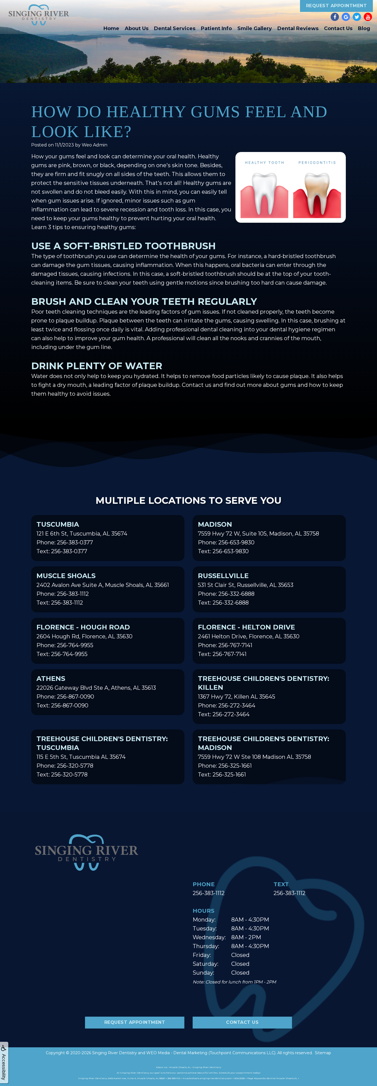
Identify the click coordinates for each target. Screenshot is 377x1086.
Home (111, 28)
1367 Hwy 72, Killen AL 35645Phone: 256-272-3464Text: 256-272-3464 (263, 696)
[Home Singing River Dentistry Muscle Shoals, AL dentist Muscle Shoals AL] (38, 15)
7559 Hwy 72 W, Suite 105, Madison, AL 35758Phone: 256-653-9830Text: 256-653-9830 (258, 537)
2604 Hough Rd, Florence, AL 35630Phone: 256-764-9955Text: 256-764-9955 (84, 640)
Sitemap (323, 1052)
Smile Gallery (254, 28)
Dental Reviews (297, 28)
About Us (136, 28)
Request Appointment (336, 5)
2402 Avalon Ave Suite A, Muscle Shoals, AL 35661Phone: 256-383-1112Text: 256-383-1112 (102, 589)
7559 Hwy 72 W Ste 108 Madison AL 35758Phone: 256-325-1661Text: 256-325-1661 (263, 756)
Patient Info (216, 28)
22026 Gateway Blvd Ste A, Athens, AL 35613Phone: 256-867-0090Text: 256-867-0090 (96, 692)
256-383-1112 (209, 893)
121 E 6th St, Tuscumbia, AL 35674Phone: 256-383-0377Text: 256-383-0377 (81, 537)
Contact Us (338, 28)
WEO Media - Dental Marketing (176, 1052)
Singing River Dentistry (114, 1052)
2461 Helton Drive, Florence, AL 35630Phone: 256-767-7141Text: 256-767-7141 (248, 640)
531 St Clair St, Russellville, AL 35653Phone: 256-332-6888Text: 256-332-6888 (245, 589)
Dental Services (174, 28)
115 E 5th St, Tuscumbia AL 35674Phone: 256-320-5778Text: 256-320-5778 (102, 756)
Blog (364, 28)
